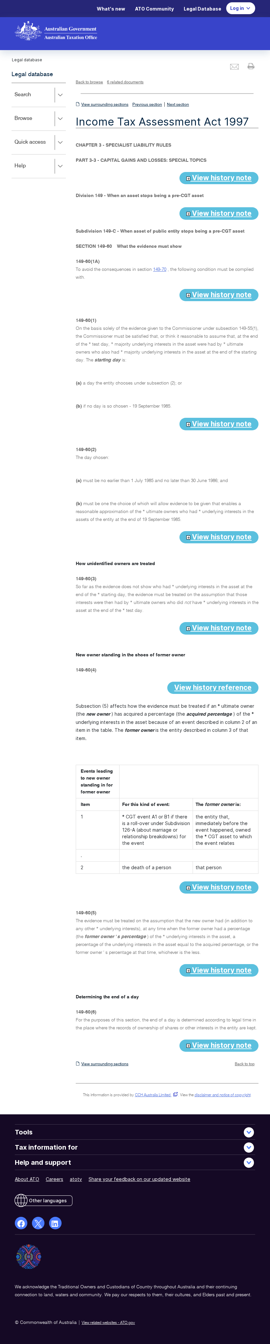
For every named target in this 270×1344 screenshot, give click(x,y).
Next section (178, 105)
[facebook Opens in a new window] (21, 1223)
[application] (39, 130)
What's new (111, 9)
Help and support (43, 1162)
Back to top (245, 1064)
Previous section (147, 105)
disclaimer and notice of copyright (223, 1095)
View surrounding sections (104, 105)
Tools (24, 1132)
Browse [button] (32, 123)
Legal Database (202, 9)
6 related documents (125, 82)
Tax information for (46, 1147)
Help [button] (29, 170)
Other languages (48, 1200)
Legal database (32, 74)
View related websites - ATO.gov (108, 1323)
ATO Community (154, 9)
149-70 (159, 269)
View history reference (213, 687)
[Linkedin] (55, 1223)
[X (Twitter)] (38, 1223)
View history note (221, 178)
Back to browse (89, 82)
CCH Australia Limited (155, 1095)
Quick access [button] (39, 146)
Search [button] (32, 99)
